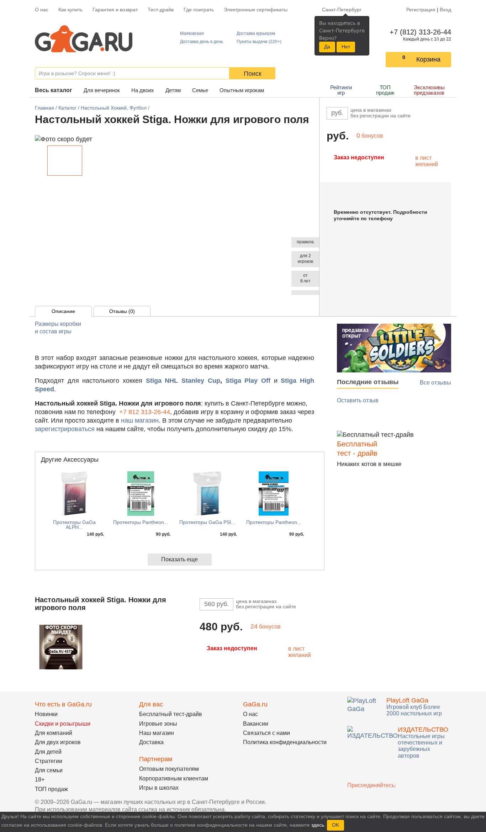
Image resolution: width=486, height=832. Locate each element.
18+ (39, 780)
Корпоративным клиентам (173, 778)
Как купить (70, 9)
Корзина (428, 59)
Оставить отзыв (358, 400)
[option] (64, 160)
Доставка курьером (256, 33)
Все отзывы (435, 383)
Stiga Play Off (248, 380)
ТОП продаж (385, 90)
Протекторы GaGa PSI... (207, 522)
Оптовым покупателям (169, 769)
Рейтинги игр (341, 90)
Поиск (253, 73)
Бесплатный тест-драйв (170, 714)
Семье (200, 90)
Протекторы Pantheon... (140, 522)
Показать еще (179, 559)
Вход (445, 9)
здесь (317, 825)
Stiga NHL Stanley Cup (183, 380)
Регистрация (420, 9)
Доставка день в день (201, 41)
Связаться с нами (266, 733)
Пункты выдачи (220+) (259, 41)
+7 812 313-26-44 (144, 411)
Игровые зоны (158, 724)
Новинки (46, 714)
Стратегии (48, 761)
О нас (41, 9)
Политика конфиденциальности (285, 742)
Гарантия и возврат (115, 9)
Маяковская (192, 33)
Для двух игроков (58, 742)
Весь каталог (53, 90)
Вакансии (255, 724)
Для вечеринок (102, 90)
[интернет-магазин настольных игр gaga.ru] (83, 38)
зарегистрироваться (65, 429)
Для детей (48, 752)
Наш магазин (156, 733)
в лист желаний (426, 161)
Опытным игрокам (242, 90)
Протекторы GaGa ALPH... (74, 524)
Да (327, 46)
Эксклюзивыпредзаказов (429, 90)
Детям (173, 90)
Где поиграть (199, 9)
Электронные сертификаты (255, 9)
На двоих (142, 90)
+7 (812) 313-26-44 (419, 32)
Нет (346, 46)
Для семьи (49, 770)
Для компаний (53, 733)
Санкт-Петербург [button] (341, 9)
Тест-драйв (161, 9)
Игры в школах (159, 788)
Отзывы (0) (122, 311)
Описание (63, 311)
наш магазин (140, 420)
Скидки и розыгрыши (62, 724)
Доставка (151, 742)
